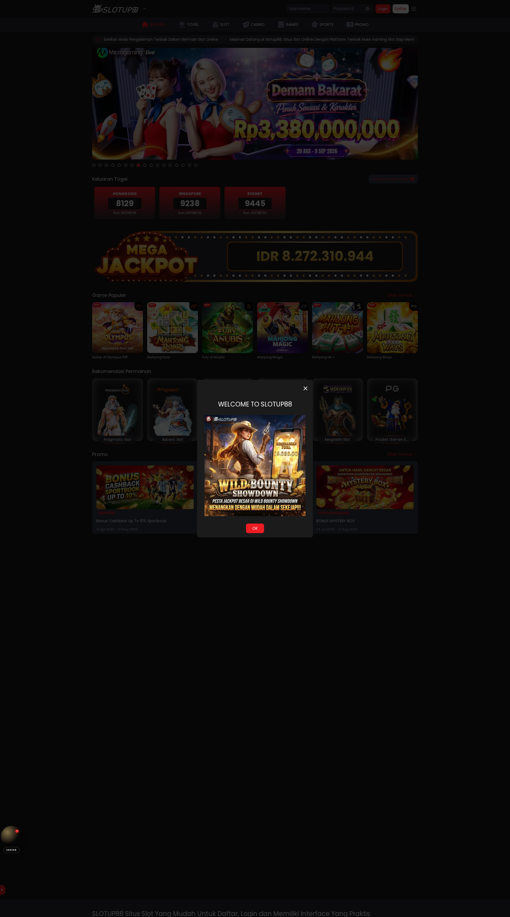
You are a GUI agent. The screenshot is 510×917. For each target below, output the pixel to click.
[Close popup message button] (305, 388)
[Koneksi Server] (11, 836)
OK (255, 528)
